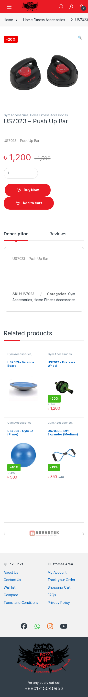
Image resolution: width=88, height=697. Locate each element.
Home (8, 20)
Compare (11, 595)
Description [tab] (16, 234)
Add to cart (32, 203)
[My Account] (71, 7)
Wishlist (9, 587)
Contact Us (12, 580)
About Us (11, 572)
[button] (80, 37)
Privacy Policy (59, 602)
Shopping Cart (59, 587)
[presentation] (83, 533)
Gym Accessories (16, 115)
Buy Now (31, 190)
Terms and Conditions (21, 602)
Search (61, 6)
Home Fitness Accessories (44, 20)
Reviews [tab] (57, 234)
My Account (57, 572)
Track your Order (61, 580)
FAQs (52, 595)
